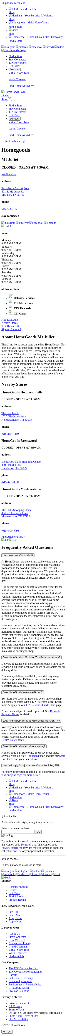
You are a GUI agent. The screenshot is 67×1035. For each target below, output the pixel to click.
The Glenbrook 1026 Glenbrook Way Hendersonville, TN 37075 (16, 416)
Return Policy (9, 739)
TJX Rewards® (17, 62)
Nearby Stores (9, 322)
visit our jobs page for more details (20, 774)
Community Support (20, 981)
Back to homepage (15, 141)
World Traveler (17, 79)
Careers (13, 974)
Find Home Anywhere (21, 85)
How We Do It (17, 940)
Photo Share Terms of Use (23, 1015)
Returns (13, 890)
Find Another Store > (13, 536)
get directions (8, 174)
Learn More (15, 915)
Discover (14, 69)
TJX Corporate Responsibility (25, 971)
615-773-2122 (9, 208)
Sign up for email (11, 329)
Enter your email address (15, 828)
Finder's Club (16, 956)
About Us (14, 933)
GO (38, 832)
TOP (8, 1031)
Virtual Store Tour (19, 72)
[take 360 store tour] (5, 539)
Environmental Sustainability (25, 984)
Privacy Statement (11, 847)
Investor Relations (19, 990)
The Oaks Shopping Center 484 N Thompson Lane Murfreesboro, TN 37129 (16, 513)
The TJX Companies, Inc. (23, 968)
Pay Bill (13, 911)
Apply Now (15, 918)
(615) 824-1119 (10, 433)
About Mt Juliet (10, 319)
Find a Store (15, 56)
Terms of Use (28, 844)
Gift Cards (14, 65)
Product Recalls (17, 899)
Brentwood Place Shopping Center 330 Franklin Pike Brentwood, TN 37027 (21, 465)
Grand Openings (18, 946)
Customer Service (19, 886)
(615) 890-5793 (10, 530)
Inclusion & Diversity (21, 978)
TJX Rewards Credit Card (40, 705)
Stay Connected (17, 59)
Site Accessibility (18, 1019)
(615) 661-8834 (10, 482)
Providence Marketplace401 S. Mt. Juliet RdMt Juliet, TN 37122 (15, 191)
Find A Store (16, 896)
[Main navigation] (13, 100)
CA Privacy (15, 1006)
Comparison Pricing (20, 943)
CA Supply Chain (19, 987)
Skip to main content (13, 2)
